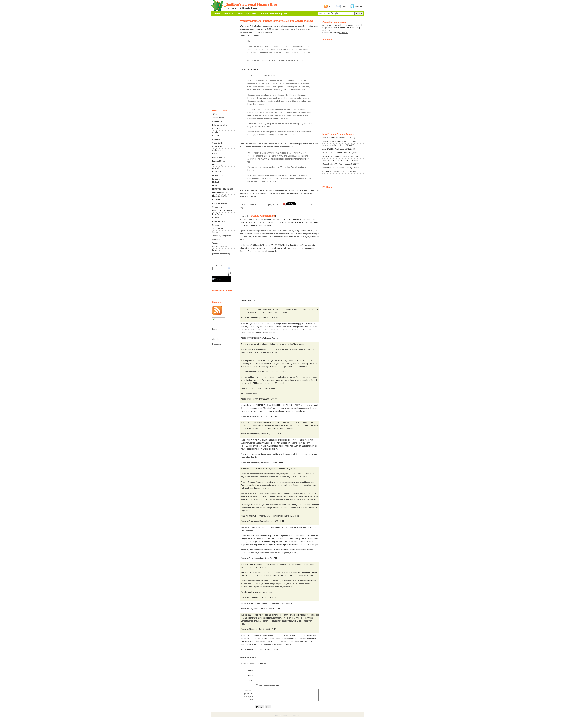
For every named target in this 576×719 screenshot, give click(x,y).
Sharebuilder (217, 229)
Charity (215, 132)
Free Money (217, 165)
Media (214, 185)
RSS (330, 6)
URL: (251, 681)
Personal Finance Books (222, 211)
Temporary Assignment (221, 236)
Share (279, 205)
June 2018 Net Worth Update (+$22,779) (339, 141)
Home (217, 13)
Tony (251, 558)
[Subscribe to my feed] (217, 314)
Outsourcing (217, 207)
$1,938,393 (343, 33)
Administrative (218, 118)
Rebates (215, 218)
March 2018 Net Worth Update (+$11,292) (339, 153)
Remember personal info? (269, 686)
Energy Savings (218, 157)
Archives (228, 13)
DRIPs (215, 154)
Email (344, 6)
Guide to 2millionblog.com (273, 13)
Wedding (216, 243)
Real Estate (217, 214)
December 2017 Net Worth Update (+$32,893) (341, 164)
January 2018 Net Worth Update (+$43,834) (340, 160)
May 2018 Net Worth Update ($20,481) (338, 145)
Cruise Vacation (218, 150)
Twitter (359, 6)
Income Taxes (218, 175)
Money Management (263, 215)
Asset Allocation (218, 121)
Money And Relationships (222, 189)
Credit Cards (217, 143)
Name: (250, 671)
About (239, 13)
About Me (216, 339)
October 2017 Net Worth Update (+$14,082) (340, 171)
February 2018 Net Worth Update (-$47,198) (340, 156)
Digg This (272, 205)
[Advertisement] (262, 276)
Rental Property (218, 221)
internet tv (216, 250)
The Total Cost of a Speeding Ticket (254, 220)
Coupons (216, 139)
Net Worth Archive (219, 203)
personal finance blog (221, 254)
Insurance (216, 179)
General (215, 168)
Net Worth (251, 13)
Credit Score (217, 147)
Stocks (215, 232)
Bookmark (216, 329)
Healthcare (216, 172)
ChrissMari (253, 399)
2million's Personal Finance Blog (251, 4)
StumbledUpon (263, 205)
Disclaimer (216, 344)
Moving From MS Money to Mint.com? (255, 245)
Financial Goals (218, 161)
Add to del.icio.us (303, 205)
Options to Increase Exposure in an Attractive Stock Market (263, 231)
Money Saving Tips (220, 196)
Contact (293, 715)
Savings (215, 225)
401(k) (215, 114)
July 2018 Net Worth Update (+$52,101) (338, 138)
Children (215, 136)
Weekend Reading (220, 247)
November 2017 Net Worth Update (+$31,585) (341, 168)
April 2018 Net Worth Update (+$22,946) (338, 149)
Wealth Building (218, 239)
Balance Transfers (219, 125)
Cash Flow (216, 129)
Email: (250, 676)
